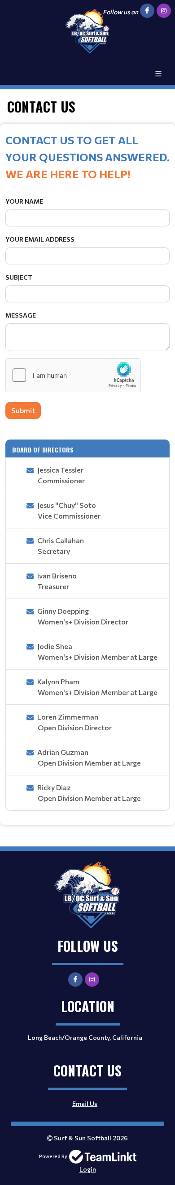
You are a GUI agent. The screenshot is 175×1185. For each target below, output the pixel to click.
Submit (23, 410)
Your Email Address (39, 239)
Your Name (24, 201)
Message (20, 315)
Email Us (84, 1103)
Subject (18, 277)
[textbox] (87, 156)
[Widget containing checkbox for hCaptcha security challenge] (73, 375)
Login (87, 1169)
